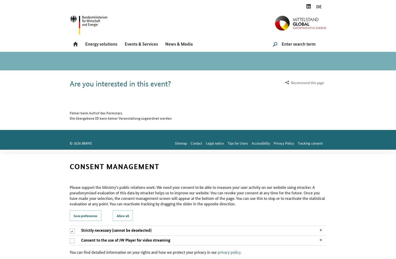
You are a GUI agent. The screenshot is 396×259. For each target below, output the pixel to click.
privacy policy (229, 252)
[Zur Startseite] (75, 44)
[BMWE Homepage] (94, 23)
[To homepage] (300, 21)
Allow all (123, 215)
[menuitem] (304, 82)
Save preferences (85, 215)
